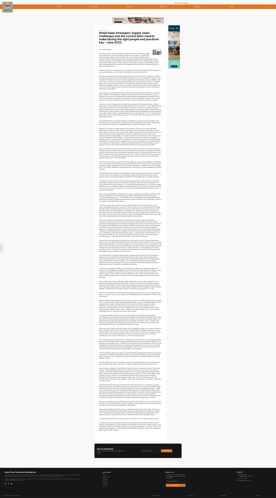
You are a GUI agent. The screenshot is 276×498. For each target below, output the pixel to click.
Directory (163, 6)
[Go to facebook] (5, 483)
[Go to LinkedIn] (12, 483)
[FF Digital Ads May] (174, 46)
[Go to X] (8, 483)
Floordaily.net (13, 478)
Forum (231, 6)
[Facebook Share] (1, 244)
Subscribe (166, 450)
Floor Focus (93, 6)
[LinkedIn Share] (1, 251)
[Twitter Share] (1, 248)
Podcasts (129, 6)
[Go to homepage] (7, 7)
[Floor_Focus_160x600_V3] (138, 20)
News (59, 6)
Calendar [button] (197, 6)
